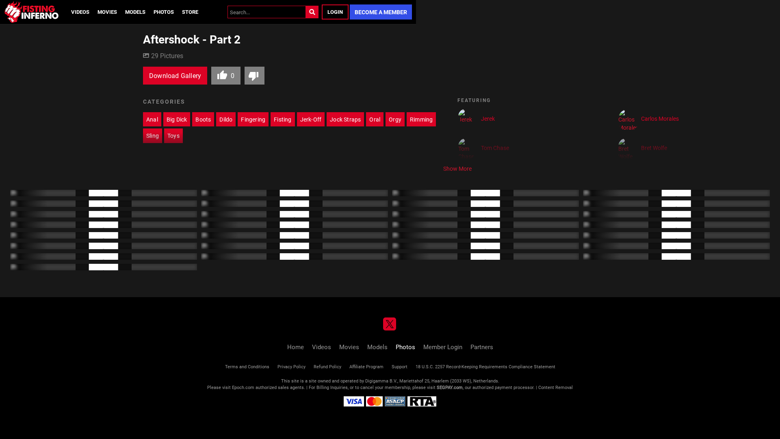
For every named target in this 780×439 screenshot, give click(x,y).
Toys (173, 135)
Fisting (282, 119)
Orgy (395, 119)
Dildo (225, 119)
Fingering (253, 119)
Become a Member (381, 12)
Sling (152, 135)
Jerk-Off (311, 119)
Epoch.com (243, 387)
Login (335, 11)
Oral (374, 119)
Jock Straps (345, 119)
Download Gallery (175, 75)
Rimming (421, 119)
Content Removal (555, 387)
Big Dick (177, 119)
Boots (203, 119)
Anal (152, 119)
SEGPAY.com (450, 387)
